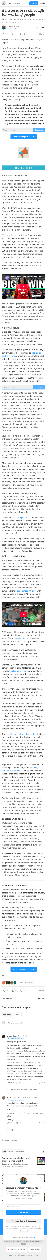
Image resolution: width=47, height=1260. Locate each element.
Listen (42, 28)
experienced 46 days (27, 591)
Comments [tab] (7, 1015)
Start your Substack (17, 1249)
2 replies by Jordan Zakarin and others (23, 1089)
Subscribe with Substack (25, 1221)
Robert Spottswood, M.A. (16, 1097)
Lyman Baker (12, 1036)
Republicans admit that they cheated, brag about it (15, 1159)
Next (39, 999)
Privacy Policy (24, 1231)
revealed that (20, 638)
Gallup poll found (22, 517)
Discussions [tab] (19, 1152)
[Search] (43, 1151)
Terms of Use (36, 1226)
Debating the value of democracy (15, 1164)
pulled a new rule (18, 671)
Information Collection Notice (31, 1229)
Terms (31, 1241)
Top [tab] (4, 1152)
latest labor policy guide (24, 734)
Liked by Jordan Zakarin (16, 1038)
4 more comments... (9, 1140)
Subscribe (33, 3)
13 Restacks (29, 983)
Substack (12, 1255)
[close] (40, 1178)
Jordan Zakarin (13, 26)
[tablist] (12, 1014)
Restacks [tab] (17, 1015)
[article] (23, 1164)
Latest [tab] (10, 1152)
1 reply (11, 1130)
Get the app (34, 1249)
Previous (9, 999)
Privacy (25, 1241)
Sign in (42, 3)
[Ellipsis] (44, 1036)
